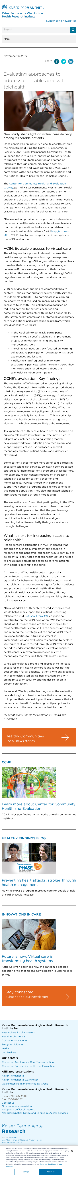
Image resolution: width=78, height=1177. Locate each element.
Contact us (8, 1103)
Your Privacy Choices (12, 1143)
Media (5, 1048)
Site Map (6, 1140)
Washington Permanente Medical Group (25, 1084)
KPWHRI (13, 1137)
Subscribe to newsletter (61, 21)
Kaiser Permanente (13, 1076)
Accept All (50, 1172)
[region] (39, 1161)
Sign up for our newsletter (17, 1106)
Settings (26, 1172)
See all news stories (20, 741)
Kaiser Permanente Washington (20, 1080)
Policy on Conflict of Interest (18, 1109)
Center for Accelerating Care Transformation (28, 1062)
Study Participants (12, 1044)
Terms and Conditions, (48, 1164)
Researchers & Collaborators (18, 1032)
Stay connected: (19, 992)
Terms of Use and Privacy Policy (27, 1140)
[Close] (72, 1151)
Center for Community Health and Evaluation (28, 1066)
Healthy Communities (24, 736)
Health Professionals (13, 1036)
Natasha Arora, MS (36, 616)
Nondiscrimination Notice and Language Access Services (35, 1113)
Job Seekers (9, 1052)
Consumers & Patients (14, 1040)
